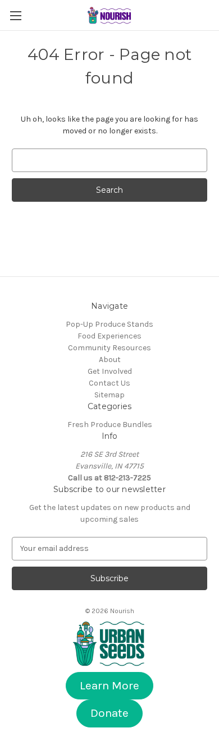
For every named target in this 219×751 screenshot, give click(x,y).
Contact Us (109, 383)
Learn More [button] (109, 685)
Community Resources (109, 348)
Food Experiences (109, 336)
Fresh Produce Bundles (109, 424)
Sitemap (109, 395)
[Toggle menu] (15, 15)
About (110, 359)
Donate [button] (109, 713)
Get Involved (110, 371)
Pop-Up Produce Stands (109, 324)
